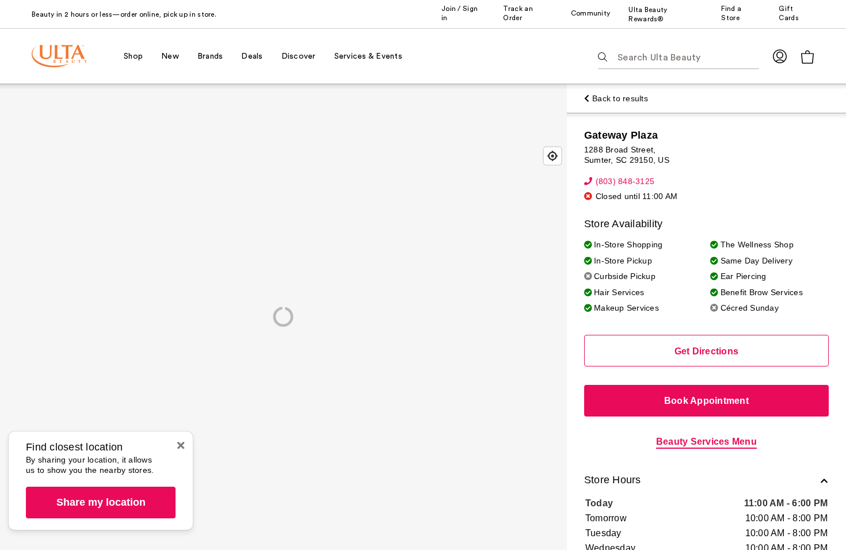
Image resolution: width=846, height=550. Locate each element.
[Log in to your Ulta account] (780, 56)
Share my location (101, 502)
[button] (706, 481)
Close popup (180, 445)
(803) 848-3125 (625, 181)
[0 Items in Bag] (807, 57)
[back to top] (811, 515)
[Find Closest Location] (552, 156)
